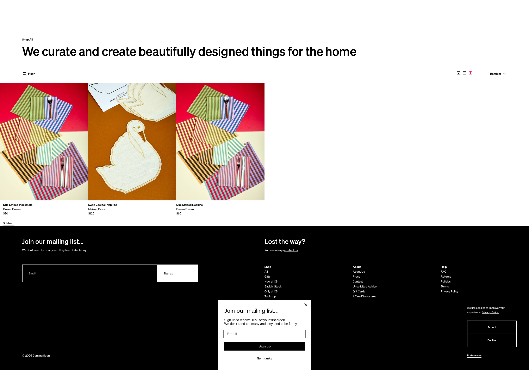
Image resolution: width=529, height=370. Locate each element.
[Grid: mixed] (458, 72)
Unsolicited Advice (365, 286)
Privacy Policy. (490, 312)
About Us (359, 271)
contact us (291, 250)
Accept (491, 327)
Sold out (8, 223)
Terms (445, 286)
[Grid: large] (464, 72)
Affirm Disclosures (364, 296)
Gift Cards (359, 291)
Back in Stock (272, 286)
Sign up (265, 346)
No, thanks (264, 358)
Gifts (267, 276)
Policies (446, 281)
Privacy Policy (449, 291)
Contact (358, 281)
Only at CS (271, 291)
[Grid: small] (470, 72)
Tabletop (270, 296)
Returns (446, 276)
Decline (491, 340)
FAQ (443, 271)
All (266, 271)
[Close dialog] (306, 305)
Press (356, 276)
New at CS (271, 281)
